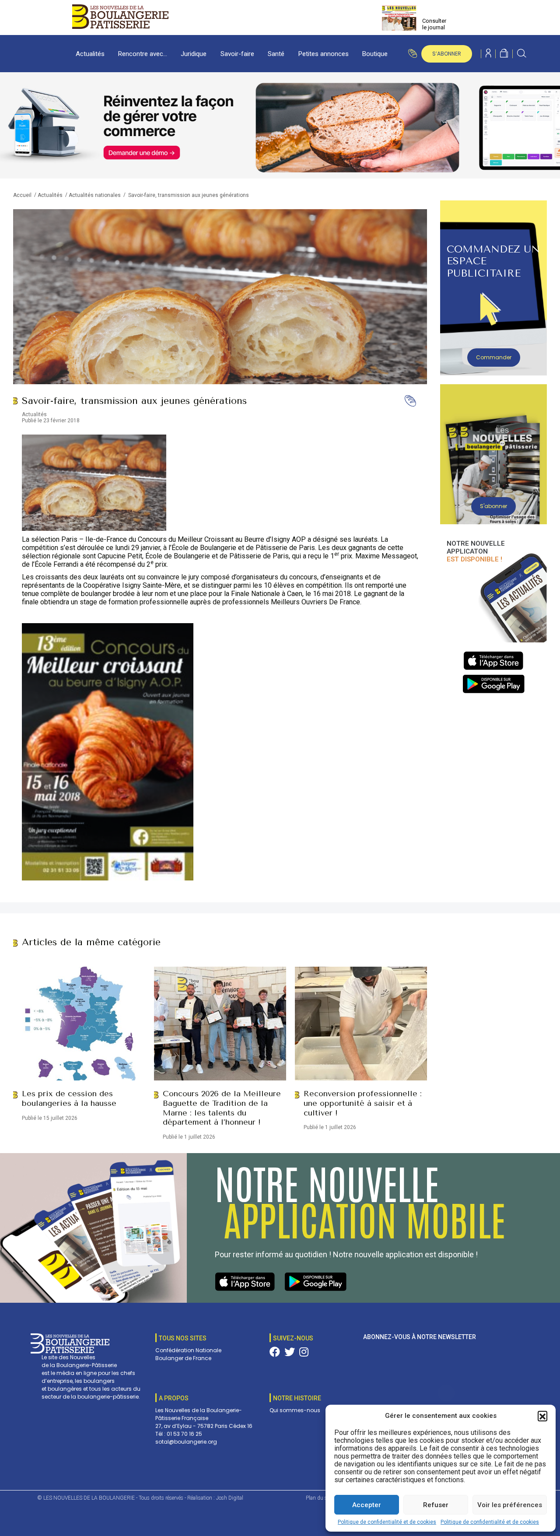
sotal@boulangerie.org (186, 1441)
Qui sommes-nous (295, 1410)
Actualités (90, 54)
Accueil (22, 195)
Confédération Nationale (188, 1350)
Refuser (435, 1505)
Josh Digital (229, 1498)
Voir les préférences (509, 1505)
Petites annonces (323, 54)
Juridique (193, 54)
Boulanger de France (183, 1358)
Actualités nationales (95, 195)
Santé (276, 54)
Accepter (366, 1505)
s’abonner (446, 53)
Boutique (375, 54)
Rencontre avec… (142, 54)
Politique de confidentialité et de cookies (387, 1522)
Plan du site (319, 1498)
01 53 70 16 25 (184, 1434)
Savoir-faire (237, 54)
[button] (542, 1415)
